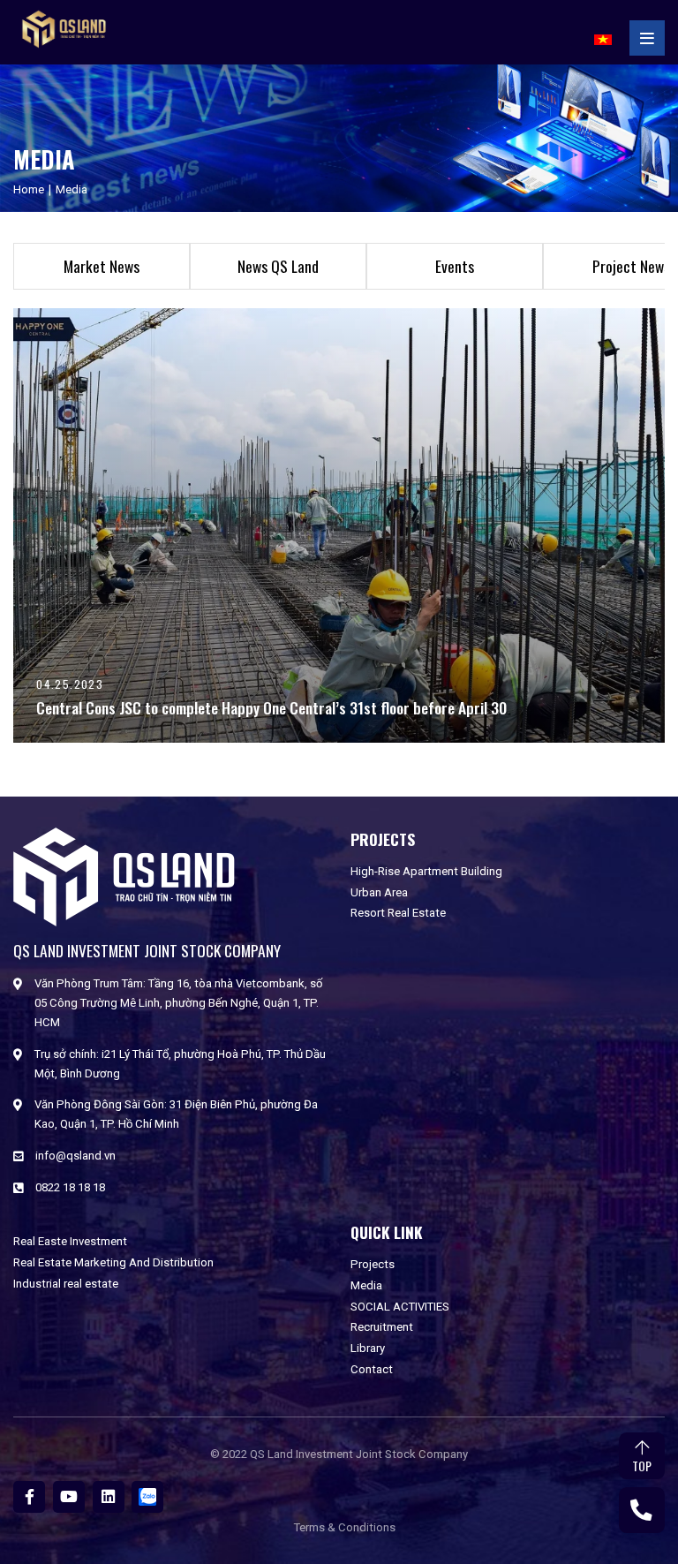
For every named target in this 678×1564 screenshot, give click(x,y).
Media (366, 1285)
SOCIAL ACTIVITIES (399, 1306)
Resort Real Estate (398, 912)
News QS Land (278, 265)
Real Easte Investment (70, 1241)
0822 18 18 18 (70, 1187)
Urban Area (379, 892)
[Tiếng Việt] (603, 37)
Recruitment (381, 1327)
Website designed (304, 1465)
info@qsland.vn (75, 1155)
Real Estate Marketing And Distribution (113, 1262)
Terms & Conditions (345, 1527)
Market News (101, 265)
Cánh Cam (395, 1465)
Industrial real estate (65, 1283)
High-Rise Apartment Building (426, 871)
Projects (372, 1264)
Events (454, 265)
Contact (371, 1369)
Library (367, 1348)
